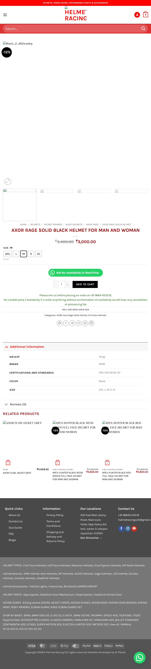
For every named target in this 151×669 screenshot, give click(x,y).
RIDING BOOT (100, 602)
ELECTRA (68, 624)
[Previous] (10, 113)
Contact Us (16, 521)
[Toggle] (6, 346)
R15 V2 (23, 629)
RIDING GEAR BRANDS (123, 602)
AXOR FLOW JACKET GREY (17, 472)
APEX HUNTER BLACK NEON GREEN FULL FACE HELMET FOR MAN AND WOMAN (67, 476)
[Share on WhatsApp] (60, 323)
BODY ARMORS (20, 607)
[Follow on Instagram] (128, 529)
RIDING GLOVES (80, 602)
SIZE (5, 248)
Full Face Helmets (97, 315)
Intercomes (55, 586)
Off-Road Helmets (133, 565)
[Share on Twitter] (72, 323)
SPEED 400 (111, 615)
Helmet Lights (38, 586)
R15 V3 (33, 629)
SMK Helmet (31, 573)
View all (114, 624)
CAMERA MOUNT (87, 586)
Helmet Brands (53, 224)
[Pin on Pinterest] (85, 323)
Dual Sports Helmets (108, 565)
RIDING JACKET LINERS (55, 602)
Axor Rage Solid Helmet (116, 224)
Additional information (27, 347)
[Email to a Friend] (79, 323)
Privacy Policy (55, 515)
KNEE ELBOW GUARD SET (66, 607)
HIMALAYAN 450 (104, 620)
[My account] (137, 15)
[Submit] (143, 28)
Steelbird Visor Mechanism (57, 594)
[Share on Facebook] (66, 323)
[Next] (140, 113)
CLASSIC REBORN (62, 620)
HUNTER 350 (83, 624)
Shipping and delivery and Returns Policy (55, 536)
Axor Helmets (74, 224)
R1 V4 (6, 629)
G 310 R (68, 615)
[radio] (8, 254)
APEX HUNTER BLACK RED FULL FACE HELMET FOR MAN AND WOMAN (116, 476)
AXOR (59, 315)
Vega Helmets (103, 573)
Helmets (35, 224)
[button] (5, 14)
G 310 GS (56, 615)
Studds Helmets (25, 578)
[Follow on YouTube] (134, 529)
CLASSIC (44, 620)
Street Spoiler (84, 594)
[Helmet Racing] (75, 15)
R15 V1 (14, 629)
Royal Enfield (11, 620)
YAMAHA (125, 624)
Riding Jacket (31, 602)
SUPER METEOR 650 (49, 624)
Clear (6, 259)
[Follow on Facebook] (121, 529)
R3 (39, 629)
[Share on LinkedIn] (91, 323)
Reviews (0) (18, 404)
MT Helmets (65, 573)
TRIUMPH (96, 615)
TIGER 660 (125, 615)
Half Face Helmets (58, 565)
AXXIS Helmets (84, 573)
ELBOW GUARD (40, 607)
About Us (14, 515)
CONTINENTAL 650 (14, 624)
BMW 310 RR (82, 615)
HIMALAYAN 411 (83, 620)
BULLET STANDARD (127, 620)
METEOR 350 (100, 624)
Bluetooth (70, 586)
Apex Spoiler (31, 594)
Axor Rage (92, 224)
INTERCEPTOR (29, 620)
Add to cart (85, 284)
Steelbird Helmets (48, 578)
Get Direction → (91, 538)
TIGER (136, 615)
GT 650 (31, 624)
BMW (27, 615)
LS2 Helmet (120, 573)
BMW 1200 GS (40, 615)
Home (23, 224)
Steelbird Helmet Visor (108, 594)
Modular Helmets (82, 565)
